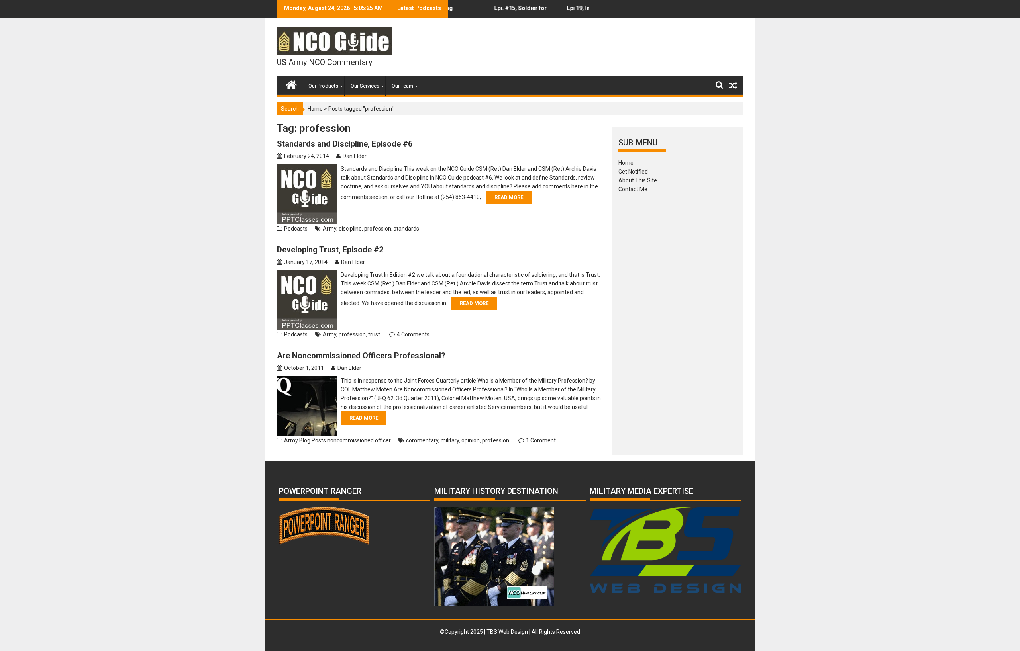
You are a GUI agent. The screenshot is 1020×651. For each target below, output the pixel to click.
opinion (470, 440)
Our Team (402, 86)
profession (377, 228)
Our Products (323, 86)
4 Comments (413, 334)
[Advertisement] (677, 321)
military (450, 440)
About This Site (637, 180)
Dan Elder (355, 156)
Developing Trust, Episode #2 (330, 249)
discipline (350, 228)
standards (406, 228)
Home (315, 109)
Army (329, 228)
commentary (422, 440)
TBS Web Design (507, 632)
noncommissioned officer (359, 440)
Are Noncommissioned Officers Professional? (361, 355)
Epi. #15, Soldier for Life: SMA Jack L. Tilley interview (506, 11)
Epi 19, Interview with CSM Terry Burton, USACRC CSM (576, 11)
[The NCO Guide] (291, 83)
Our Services (365, 86)
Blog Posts (312, 440)
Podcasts (296, 228)
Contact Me (632, 189)
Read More (508, 197)
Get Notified (633, 171)
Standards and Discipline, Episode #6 (344, 144)
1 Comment (541, 440)
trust (374, 334)
